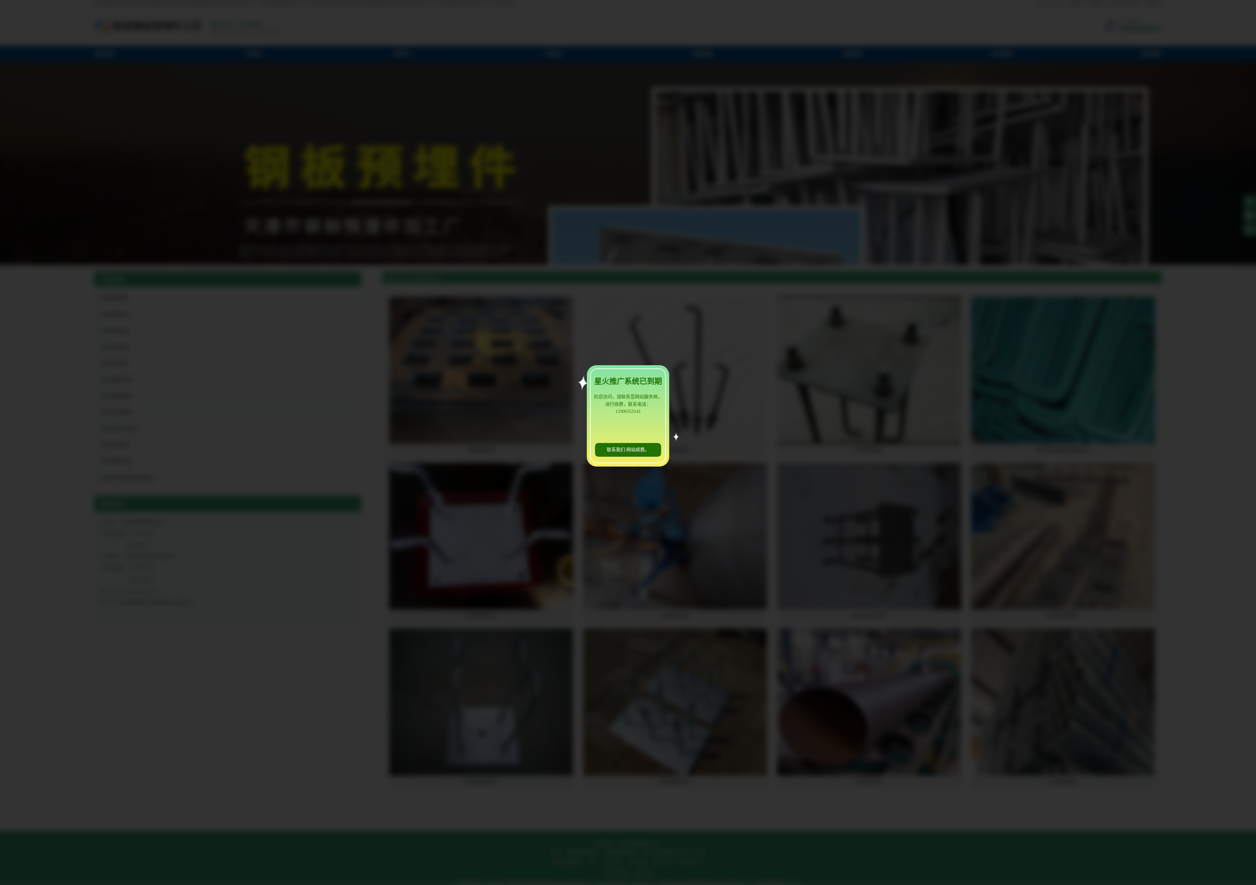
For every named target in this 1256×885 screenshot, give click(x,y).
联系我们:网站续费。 (628, 449)
